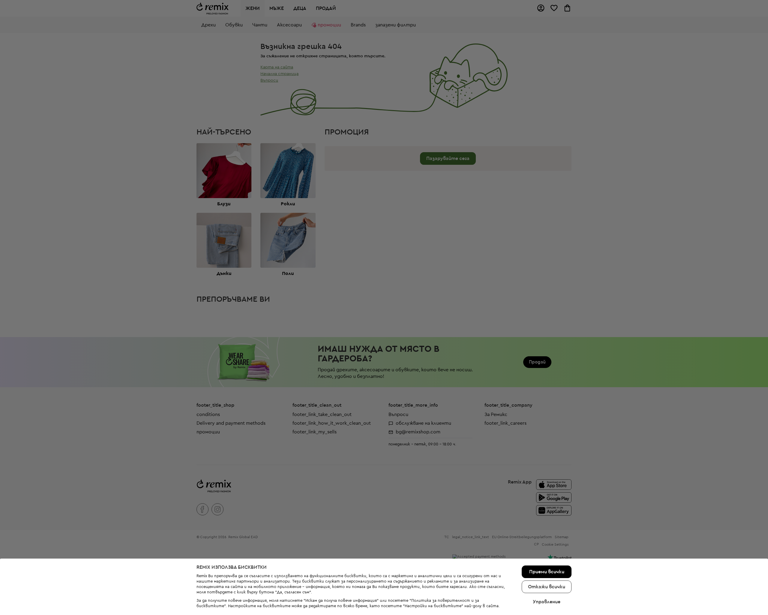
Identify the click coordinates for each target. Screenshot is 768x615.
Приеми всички (546, 571)
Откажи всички (546, 586)
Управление (546, 601)
